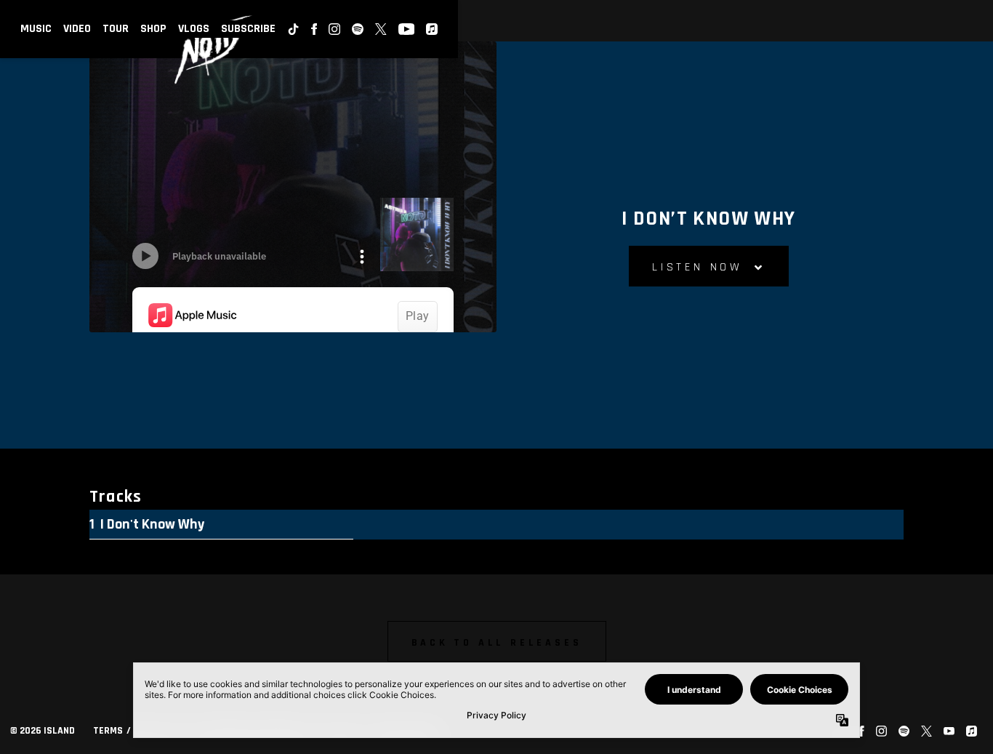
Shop (153, 28)
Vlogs (193, 28)
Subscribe (248, 28)
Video (77, 28)
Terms (108, 730)
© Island (42, 730)
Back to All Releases (496, 642)
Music (36, 28)
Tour (115, 28)
